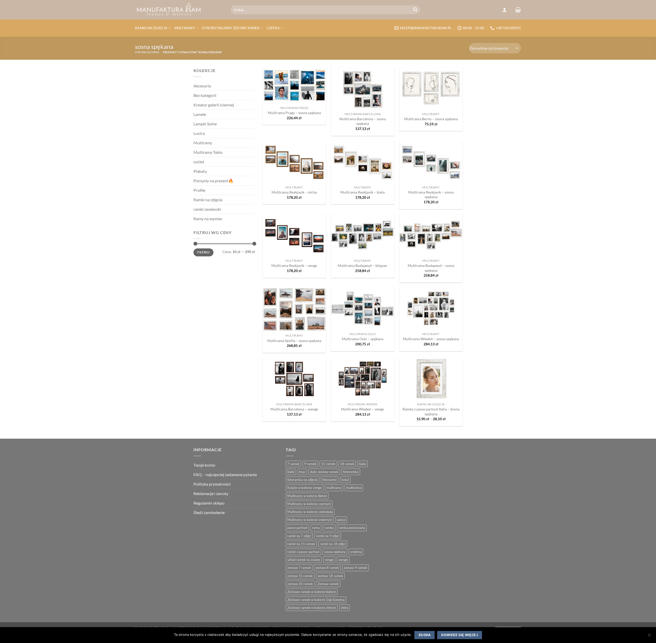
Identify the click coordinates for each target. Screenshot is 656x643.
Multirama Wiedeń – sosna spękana (431, 339)
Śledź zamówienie (209, 512)
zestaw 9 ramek (355, 568)
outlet (198, 161)
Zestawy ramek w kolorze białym (311, 592)
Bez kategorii (204, 95)
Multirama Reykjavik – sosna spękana (431, 194)
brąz (302, 472)
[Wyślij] (415, 9)
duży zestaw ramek (324, 472)
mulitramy (334, 488)
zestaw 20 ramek (300, 584)
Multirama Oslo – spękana (362, 339)
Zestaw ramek (328, 584)
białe (290, 472)
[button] (504, 9)
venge (329, 560)
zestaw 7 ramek (299, 568)
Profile (199, 190)
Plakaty (200, 171)
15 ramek (328, 464)
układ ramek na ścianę (303, 560)
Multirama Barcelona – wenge (294, 409)
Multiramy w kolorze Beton (307, 496)
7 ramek (293, 464)
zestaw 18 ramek (330, 576)
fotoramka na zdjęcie (302, 480)
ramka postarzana (352, 528)
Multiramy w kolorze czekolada (310, 512)
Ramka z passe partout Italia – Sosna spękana (431, 411)
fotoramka (350, 472)
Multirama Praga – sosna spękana (294, 112)
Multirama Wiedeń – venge (362, 409)
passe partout (297, 528)
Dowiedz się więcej (459, 635)
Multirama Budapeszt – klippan (362, 265)
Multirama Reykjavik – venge (294, 265)
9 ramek (310, 464)
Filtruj (203, 252)
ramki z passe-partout (303, 552)
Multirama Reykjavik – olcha (294, 192)
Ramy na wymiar (207, 218)
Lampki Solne (205, 123)
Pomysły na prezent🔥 (213, 180)
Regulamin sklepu (208, 502)
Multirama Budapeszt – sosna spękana (431, 268)
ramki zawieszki (207, 209)
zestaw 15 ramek (300, 576)
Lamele (199, 114)
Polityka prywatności (212, 483)
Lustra (273, 28)
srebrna (356, 552)
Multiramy (185, 28)
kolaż (345, 480)
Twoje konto (204, 465)
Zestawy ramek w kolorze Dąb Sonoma (316, 600)
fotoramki (329, 480)
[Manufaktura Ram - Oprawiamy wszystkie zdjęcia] (179, 9)
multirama (353, 488)
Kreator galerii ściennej (213, 104)
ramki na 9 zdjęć (328, 536)
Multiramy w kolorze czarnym (309, 504)
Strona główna (147, 52)
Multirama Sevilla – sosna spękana (294, 340)
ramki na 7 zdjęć (299, 536)
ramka (329, 528)
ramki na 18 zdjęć (333, 544)
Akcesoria (202, 85)
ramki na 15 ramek (301, 544)
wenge (343, 560)
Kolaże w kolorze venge (304, 488)
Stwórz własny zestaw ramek (231, 28)
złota (344, 608)
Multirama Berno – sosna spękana (431, 119)
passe (341, 520)
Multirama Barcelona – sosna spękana (362, 121)
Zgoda (424, 635)
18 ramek (347, 464)
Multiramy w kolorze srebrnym (309, 520)
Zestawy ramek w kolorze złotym (311, 608)
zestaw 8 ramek (327, 568)
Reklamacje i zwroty (210, 493)
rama (316, 528)
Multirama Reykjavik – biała (362, 192)
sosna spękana (335, 552)
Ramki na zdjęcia (151, 28)
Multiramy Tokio (207, 152)
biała (362, 464)
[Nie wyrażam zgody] (649, 636)
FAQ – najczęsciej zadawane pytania (225, 474)
